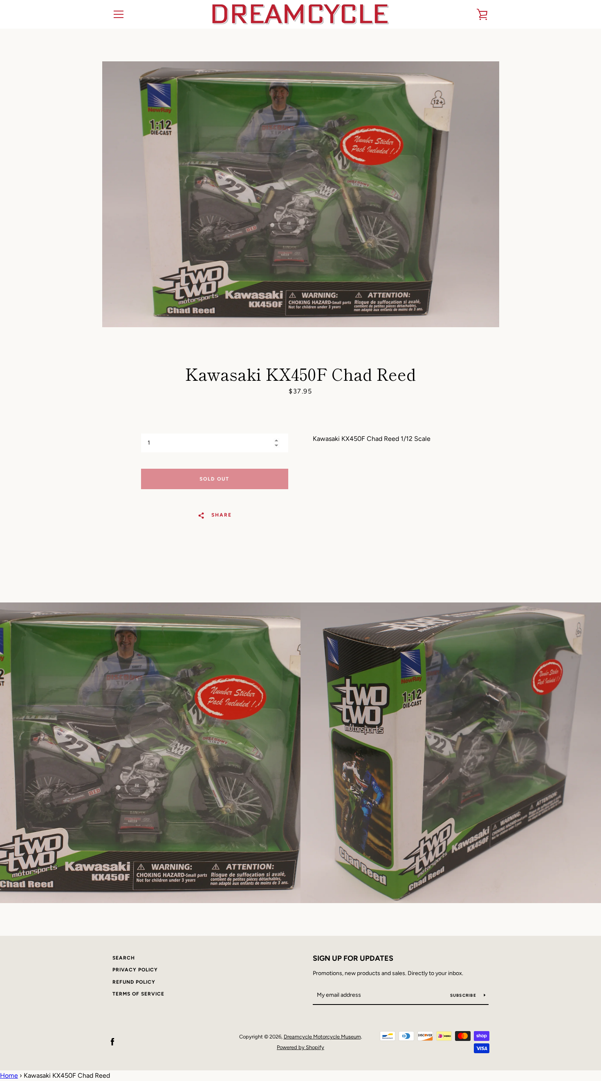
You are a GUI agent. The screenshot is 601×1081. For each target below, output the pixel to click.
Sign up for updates (353, 958)
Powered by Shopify (300, 1047)
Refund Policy (133, 982)
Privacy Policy (135, 970)
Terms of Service (138, 994)
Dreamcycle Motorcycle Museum (322, 1037)
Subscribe (464, 995)
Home (9, 1075)
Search (123, 958)
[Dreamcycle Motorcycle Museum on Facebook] (112, 1041)
